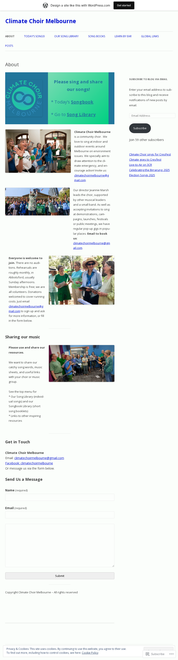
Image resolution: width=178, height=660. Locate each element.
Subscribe (140, 128)
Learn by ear (123, 36)
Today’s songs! (34, 36)
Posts (9, 46)
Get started (124, 5)
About (10, 36)
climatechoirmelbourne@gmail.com (39, 458)
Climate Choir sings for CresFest (150, 154)
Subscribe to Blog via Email (148, 79)
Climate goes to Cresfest (145, 159)
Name (16, 490)
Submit (59, 576)
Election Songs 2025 (142, 175)
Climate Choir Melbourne (40, 21)
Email (16, 508)
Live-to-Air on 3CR (140, 165)
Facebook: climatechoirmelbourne (29, 463)
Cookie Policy (90, 653)
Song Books (96, 36)
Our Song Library (66, 36)
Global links (150, 36)
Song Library (81, 114)
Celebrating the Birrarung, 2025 (149, 170)
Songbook (82, 102)
